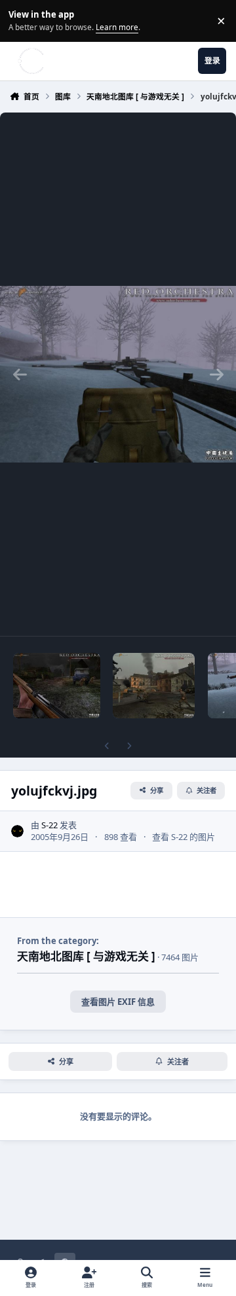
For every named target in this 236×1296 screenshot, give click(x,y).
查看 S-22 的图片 (183, 837)
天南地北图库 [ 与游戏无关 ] (86, 956)
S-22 (49, 825)
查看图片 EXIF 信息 (118, 1001)
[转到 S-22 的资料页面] (17, 831)
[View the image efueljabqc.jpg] (154, 685)
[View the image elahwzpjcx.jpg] (56, 685)
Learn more (22, 20)
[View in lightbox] (118, 374)
